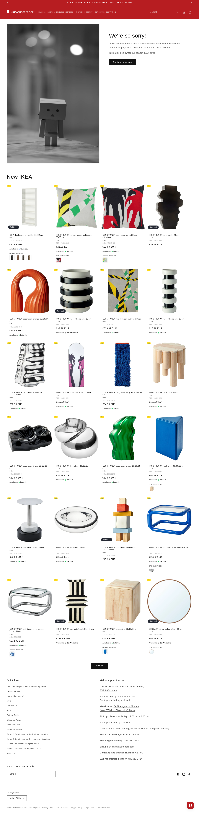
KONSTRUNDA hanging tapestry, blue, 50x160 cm (122, 393)
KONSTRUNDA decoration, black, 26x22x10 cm (28, 467)
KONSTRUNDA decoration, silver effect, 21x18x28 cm (26, 393)
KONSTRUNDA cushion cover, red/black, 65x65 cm (120, 236)
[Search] (178, 12)
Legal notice (89, 808)
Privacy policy (47, 808)
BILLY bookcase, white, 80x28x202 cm (26, 235)
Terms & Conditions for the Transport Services (28, 739)
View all (99, 665)
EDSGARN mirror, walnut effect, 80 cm (166, 629)
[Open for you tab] (190, 805)
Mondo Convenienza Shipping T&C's (24, 748)
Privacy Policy (13, 725)
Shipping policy (76, 808)
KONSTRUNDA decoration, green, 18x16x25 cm (121, 467)
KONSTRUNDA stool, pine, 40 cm (163, 392)
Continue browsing (122, 62)
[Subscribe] (52, 774)
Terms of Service (14, 729)
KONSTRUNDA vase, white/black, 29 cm (166, 319)
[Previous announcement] (8, 2)
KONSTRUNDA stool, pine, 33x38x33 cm (120, 629)
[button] (42, 12)
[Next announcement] (191, 2)
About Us (11, 753)
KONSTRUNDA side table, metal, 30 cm (26, 547)
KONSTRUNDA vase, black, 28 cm (164, 235)
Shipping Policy (14, 720)
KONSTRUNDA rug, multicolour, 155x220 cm (121, 319)
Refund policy (35, 808)
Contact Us (12, 706)
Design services (14, 691)
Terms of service (62, 808)
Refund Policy (13, 715)
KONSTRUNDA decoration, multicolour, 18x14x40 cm (119, 548)
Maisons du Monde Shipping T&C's (23, 744)
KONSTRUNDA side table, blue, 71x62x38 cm (168, 547)
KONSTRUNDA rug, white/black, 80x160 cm (75, 629)
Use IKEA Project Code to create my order (26, 686)
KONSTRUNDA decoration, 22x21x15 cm (73, 466)
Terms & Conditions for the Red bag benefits (27, 734)
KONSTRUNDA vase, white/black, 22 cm (73, 319)
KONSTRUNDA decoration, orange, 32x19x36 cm (28, 320)
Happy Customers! (15, 696)
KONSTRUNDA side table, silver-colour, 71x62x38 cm (26, 630)
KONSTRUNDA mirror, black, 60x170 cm (73, 392)
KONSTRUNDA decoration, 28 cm (70, 547)
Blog (9, 701)
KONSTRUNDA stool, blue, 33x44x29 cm (166, 466)
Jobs (9, 710)
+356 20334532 (131, 734)
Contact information (104, 808)
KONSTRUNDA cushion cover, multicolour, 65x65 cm (74, 236)
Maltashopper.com (20, 808)
